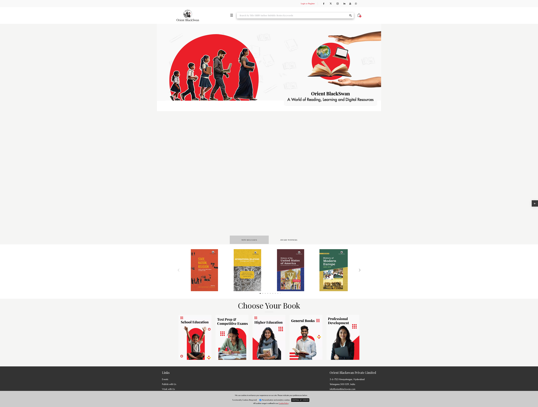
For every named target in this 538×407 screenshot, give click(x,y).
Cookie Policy (283, 403)
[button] (356, 270)
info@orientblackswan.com (342, 389)
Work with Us (168, 389)
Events (165, 379)
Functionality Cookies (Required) (244, 400)
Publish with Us (169, 384)
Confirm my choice (300, 400)
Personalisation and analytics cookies (276, 400)
